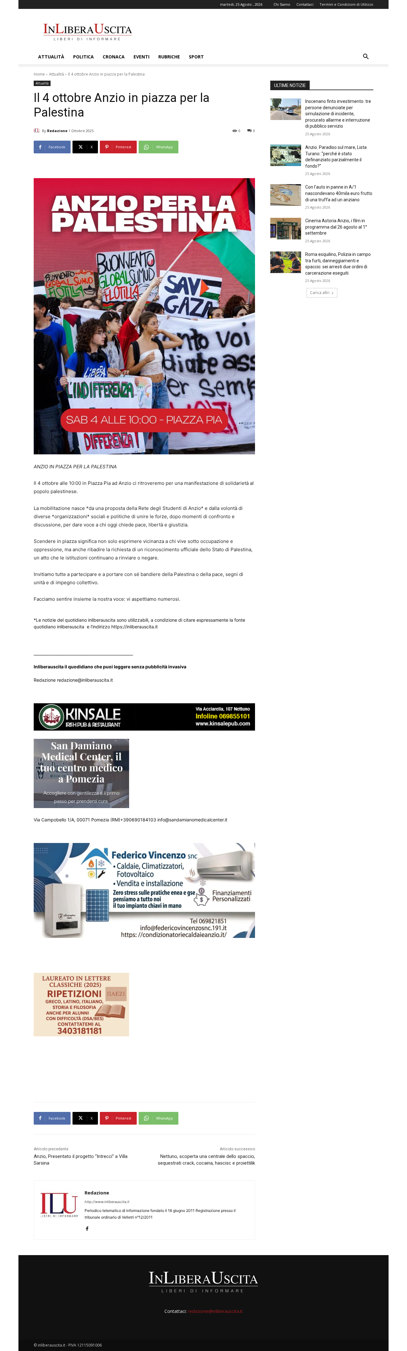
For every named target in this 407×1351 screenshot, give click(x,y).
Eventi (141, 57)
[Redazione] (38, 131)
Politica (83, 57)
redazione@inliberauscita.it (215, 1311)
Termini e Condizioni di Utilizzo (346, 4)
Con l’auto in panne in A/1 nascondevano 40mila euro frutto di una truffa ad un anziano (338, 193)
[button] (365, 57)
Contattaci (305, 4)
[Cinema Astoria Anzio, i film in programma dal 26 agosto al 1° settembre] (285, 228)
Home (39, 74)
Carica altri (319, 292)
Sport (196, 57)
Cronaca (114, 57)
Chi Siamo (281, 4)
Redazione (57, 130)
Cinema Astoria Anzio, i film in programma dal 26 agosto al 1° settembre (336, 227)
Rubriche (169, 57)
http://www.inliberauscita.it (107, 1202)
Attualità (51, 57)
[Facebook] (87, 1227)
